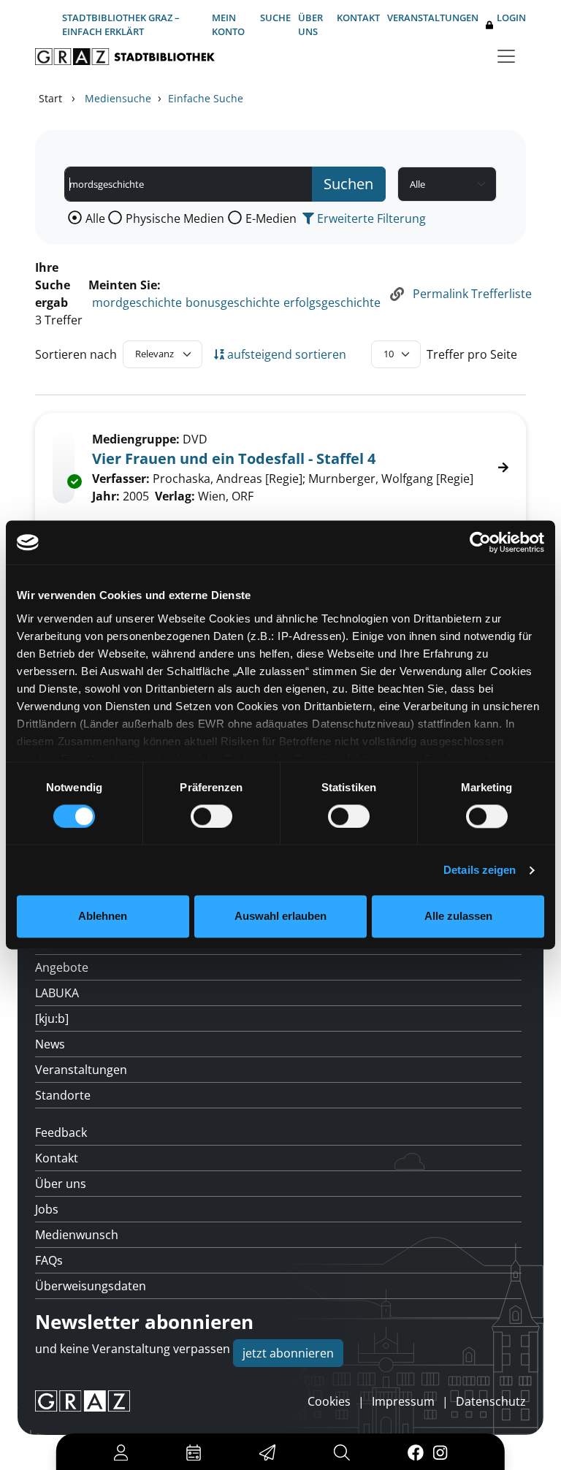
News (50, 1044)
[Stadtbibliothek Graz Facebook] (415, 1452)
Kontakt (358, 17)
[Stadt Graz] (82, 1401)
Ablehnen (102, 916)
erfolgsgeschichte (332, 302)
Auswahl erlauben (280, 916)
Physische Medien (175, 218)
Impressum (403, 1401)
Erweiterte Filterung (370, 218)
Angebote (61, 967)
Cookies (329, 1401)
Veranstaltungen (432, 17)
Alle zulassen (458, 916)
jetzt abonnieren (288, 1353)
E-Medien (271, 218)
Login (511, 17)
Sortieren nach (76, 354)
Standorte (63, 1095)
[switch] (211, 816)
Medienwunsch (76, 1235)
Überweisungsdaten (90, 1286)
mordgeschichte (137, 302)
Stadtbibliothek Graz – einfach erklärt (121, 24)
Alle (95, 218)
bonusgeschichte (233, 302)
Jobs (46, 1209)
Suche (275, 17)
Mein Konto (228, 24)
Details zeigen (479, 870)
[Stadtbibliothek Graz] (125, 57)
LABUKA (57, 993)
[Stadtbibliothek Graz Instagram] (440, 1452)
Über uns (310, 24)
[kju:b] (52, 1018)
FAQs (49, 1260)
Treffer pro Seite (472, 354)
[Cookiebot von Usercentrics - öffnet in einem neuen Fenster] (480, 542)
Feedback (61, 1132)
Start (50, 98)
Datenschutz (491, 1401)
